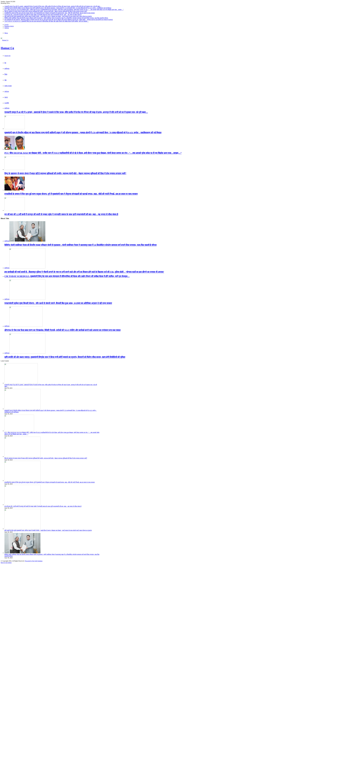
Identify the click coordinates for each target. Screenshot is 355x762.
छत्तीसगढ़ (6, 68)
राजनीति (6, 103)
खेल (5, 80)
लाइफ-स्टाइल (8, 86)
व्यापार (6, 97)
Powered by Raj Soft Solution (33, 561)
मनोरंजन (6, 91)
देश (5, 63)
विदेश (5, 74)
